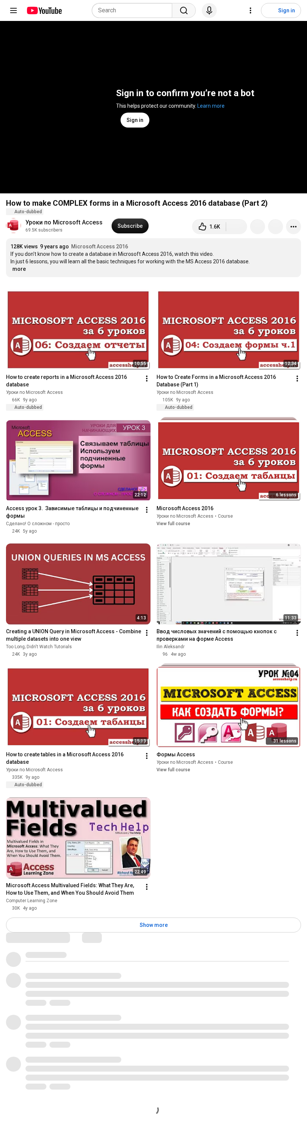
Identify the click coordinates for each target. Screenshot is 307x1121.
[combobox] (134, 10)
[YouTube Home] (44, 10)
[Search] (184, 10)
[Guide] (13, 10)
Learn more (211, 106)
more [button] (19, 269)
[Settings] (250, 10)
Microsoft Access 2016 (99, 246)
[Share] (257, 226)
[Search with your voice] (209, 10)
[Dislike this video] (236, 226)
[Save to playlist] (275, 226)
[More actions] (293, 226)
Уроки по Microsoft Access (64, 222)
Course (225, 517)
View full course (173, 525)
